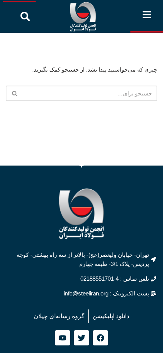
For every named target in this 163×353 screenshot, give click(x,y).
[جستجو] (14, 93)
